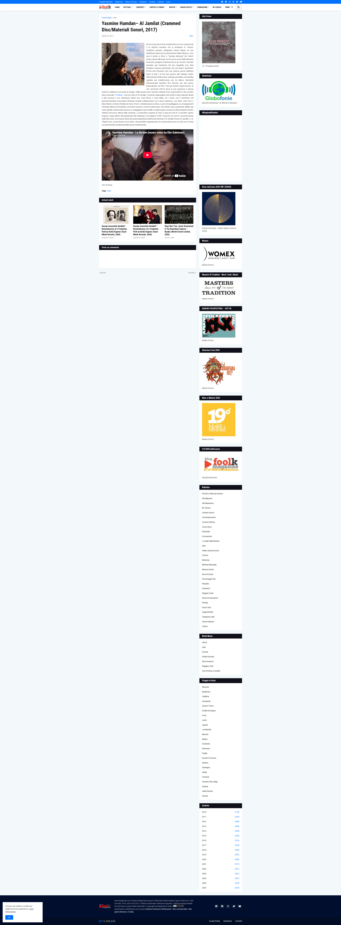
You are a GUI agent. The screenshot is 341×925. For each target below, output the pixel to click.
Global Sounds (208, 657)
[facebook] (222, 2)
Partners (161, 2)
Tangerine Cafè (208, 617)
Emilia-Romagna (209, 711)
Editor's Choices (131, 2)
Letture (205, 555)
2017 (220, 845)
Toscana (205, 777)
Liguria (205, 725)
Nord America (207, 661)
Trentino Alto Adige (210, 782)
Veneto (205, 796)
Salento (205, 763)
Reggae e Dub (207, 593)
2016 (220, 840)
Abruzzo (205, 687)
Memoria (205, 560)
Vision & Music (208, 622)
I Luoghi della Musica (210, 541)
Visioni (205, 626)
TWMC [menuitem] (227, 7)
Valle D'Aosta (207, 791)
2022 (220, 869)
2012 (220, 821)
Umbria (205, 786)
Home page (106, 17)
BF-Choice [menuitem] (217, 7)
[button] (232, 7)
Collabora (143, 2)
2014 (220, 831)
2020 (220, 859)
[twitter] (237, 2)
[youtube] (241, 2)
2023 (220, 874)
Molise (204, 739)
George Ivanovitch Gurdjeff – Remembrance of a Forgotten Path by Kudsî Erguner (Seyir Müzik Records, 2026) (114, 230)
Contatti (152, 2)
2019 (220, 855)
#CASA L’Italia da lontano (212, 494)
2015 (220, 836)
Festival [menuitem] (127, 7)
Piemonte (206, 749)
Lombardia (206, 729)
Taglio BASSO (207, 612)
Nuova (103, 273)
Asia (115, 17)
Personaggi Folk (208, 579)
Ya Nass (119, 95)
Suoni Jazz (206, 607)
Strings (205, 603)
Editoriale (206, 531)
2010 (220, 812)
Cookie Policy (214, 921)
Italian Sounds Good (210, 551)
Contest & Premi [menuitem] (156, 7)
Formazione (207, 536)
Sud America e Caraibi (211, 671)
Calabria (205, 696)
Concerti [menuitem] (140, 7)
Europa (205, 652)
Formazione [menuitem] (202, 7)
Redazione (119, 2)
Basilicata (206, 692)
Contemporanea (209, 517)
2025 (220, 883)
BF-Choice (206, 508)
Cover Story (207, 527)
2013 (220, 826)
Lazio (204, 720)
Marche (205, 734)
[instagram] (229, 2)
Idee (204, 546)
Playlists (205, 584)
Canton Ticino (208, 706)
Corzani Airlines (208, 522)
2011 (220, 817)
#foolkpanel (207, 498)
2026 (220, 888)
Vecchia (191, 273)
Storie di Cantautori (210, 598)
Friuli (204, 715)
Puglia (204, 753)
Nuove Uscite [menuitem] (186, 7)
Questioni (206, 588)
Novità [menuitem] (172, 7)
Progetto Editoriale (106, 2)
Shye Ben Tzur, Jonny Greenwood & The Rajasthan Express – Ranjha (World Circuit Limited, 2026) (179, 230)
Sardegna (206, 767)
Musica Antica (208, 569)
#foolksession (208, 503)
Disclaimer (227, 921)
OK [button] (9, 917)
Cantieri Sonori (208, 513)
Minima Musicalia (209, 565)
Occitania (206, 744)
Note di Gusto (207, 574)
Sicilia (204, 772)
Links (168, 2)
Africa (204, 642)
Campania (206, 701)
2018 (220, 850)
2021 (220, 864)
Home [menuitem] (117, 7)
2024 (220, 878)
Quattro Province (209, 758)
